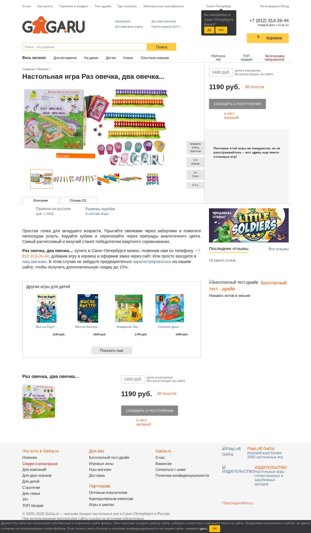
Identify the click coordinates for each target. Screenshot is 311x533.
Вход (285, 6)
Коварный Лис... (129, 327)
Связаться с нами (171, 470)
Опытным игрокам (154, 58)
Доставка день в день (129, 26)
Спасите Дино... (170, 327)
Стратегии (31, 488)
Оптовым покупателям (108, 493)
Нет (221, 30)
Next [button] (166, 179)
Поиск (161, 47)
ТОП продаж (246, 57)
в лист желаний (231, 116)
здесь (256, 152)
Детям (111, 58)
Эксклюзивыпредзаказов (275, 57)
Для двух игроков (37, 475)
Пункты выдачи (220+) (165, 26)
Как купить (45, 6)
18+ (25, 499)
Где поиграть (127, 6)
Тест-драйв (102, 6)
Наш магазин (100, 470)
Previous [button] (28, 179)
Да (209, 30)
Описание (40, 200)
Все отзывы (279, 249)
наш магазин (34, 261)
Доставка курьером (163, 21)
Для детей (30, 481)
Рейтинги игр (218, 57)
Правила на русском (53, 211)
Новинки (29, 457)
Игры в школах (101, 505)
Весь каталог (34, 58)
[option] (41, 179)
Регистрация (269, 6)
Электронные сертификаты (163, 6)
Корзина (274, 38)
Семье (128, 58)
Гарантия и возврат (73, 6)
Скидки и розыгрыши (40, 464)
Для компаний (34, 470)
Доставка (97, 475)
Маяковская (122, 21)
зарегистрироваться (152, 261)
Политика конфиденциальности (182, 475)
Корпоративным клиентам (111, 499)
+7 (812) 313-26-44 (268, 20)
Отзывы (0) (78, 200)
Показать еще (111, 350)
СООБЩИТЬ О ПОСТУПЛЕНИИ (237, 104)
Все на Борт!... (47, 327)
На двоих (91, 58)
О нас (26, 6)
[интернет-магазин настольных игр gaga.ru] (53, 24)
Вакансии (164, 464)
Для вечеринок (65, 58)
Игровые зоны (101, 464)
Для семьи (31, 493)
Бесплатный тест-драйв (109, 457)
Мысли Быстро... (87, 327)
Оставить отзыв (222, 260)
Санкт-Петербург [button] (218, 6)
